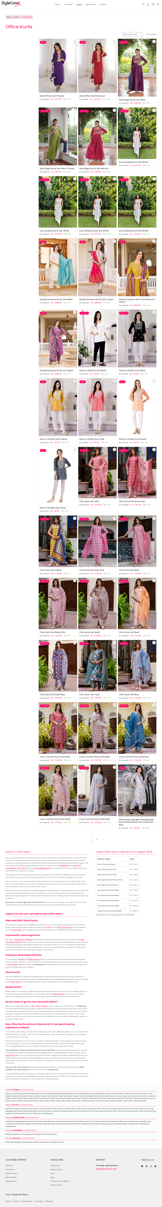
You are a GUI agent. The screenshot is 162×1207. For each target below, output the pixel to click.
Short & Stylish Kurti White (92, 370)
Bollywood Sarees (92, 1094)
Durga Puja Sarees (65, 1096)
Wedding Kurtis (47, 1113)
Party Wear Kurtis (111, 1111)
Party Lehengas (51, 1134)
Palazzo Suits (42, 1124)
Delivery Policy (11, 1173)
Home (8, 17)
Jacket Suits (10, 1124)
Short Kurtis (15, 1113)
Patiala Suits (65, 1124)
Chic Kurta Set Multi (129, 570)
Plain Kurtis (122, 1111)
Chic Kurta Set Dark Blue (52, 694)
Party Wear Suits (54, 1124)
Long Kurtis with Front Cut (71, 1111)
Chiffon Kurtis (57, 1109)
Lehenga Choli (39, 1134)
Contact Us (10, 1169)
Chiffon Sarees (130, 1094)
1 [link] (91, 839)
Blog (52, 1177)
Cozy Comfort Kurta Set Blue (134, 757)
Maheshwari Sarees (74, 1098)
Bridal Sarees (105, 1094)
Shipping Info (11, 1181)
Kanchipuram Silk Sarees (137, 1096)
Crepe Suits (114, 1121)
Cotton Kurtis (81, 1109)
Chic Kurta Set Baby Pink (52, 632)
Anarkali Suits (11, 1121)
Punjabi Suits (86, 1124)
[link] (158, 4)
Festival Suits (133, 1121)
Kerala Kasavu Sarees (37, 1098)
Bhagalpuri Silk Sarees (76, 1094)
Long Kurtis (56, 1111)
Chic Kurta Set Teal (89, 694)
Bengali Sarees (61, 1094)
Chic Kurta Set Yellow (51, 570)
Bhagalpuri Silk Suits (24, 1121)
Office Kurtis (99, 1111)
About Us (9, 1166)
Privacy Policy (56, 1185)
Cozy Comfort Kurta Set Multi (55, 757)
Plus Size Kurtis (132, 1111)
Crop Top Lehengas (26, 1134)
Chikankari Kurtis (69, 1109)
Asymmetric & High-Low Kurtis (17, 1109)
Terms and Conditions (60, 1181)
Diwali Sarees (52, 1096)
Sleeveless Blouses (57, 1142)
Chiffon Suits (60, 1121)
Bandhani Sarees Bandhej (45, 1094)
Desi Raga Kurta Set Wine (132, 99)
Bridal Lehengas (11, 1134)
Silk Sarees (76, 1101)
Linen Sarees (60, 1098)
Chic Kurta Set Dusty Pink (132, 501)
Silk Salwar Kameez (120, 1124)
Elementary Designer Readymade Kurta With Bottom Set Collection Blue (136, 822)
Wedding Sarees (140, 1101)
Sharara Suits (106, 1124)
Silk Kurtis (23, 1113)
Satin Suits (96, 1124)
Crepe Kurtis (92, 1109)
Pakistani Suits (30, 1124)
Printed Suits (75, 1124)
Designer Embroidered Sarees (22, 1096)
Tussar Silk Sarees (102, 1101)
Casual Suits (38, 1121)
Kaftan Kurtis (37, 1111)
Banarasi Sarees (12, 1094)
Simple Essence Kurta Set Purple (56, 370)
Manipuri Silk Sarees (89, 1098)
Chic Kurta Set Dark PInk (91, 570)
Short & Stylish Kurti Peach (132, 439)
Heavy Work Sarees (107, 1096)
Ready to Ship (56, 1169)
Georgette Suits (145, 1121)
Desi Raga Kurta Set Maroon (94, 168)
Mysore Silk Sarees (104, 1098)
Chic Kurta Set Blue (129, 694)
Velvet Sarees (128, 1101)
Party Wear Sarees (31, 1101)
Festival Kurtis (128, 1109)
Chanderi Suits (49, 1121)
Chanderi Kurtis (45, 1109)
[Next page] (103, 839)
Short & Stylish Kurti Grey (53, 507)
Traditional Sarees (88, 1101)
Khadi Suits (20, 1124)
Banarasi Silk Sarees (26, 1094)
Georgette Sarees (92, 1096)
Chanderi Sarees (117, 1094)
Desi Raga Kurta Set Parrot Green (57, 168)
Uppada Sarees (116, 1101)
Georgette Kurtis (11, 1111)
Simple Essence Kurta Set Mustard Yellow (137, 300)
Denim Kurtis (102, 1109)
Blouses (16, 1138)
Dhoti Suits (123, 1121)
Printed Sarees (55, 1101)
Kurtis (16, 17)
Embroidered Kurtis (115, 1109)
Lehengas (17, 1130)
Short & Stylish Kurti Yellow (53, 439)
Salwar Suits (19, 1117)
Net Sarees (129, 1098)
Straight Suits (133, 1124)
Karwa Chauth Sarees (20, 1098)
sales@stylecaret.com (106, 1168)
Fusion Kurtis (148, 1109)
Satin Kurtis (143, 1111)
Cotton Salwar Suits (85, 1121)
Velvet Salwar (144, 1124)
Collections (55, 1166)
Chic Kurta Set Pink (89, 501)
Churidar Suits (72, 1121)
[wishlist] (74, 41)
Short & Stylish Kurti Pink (91, 439)
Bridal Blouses (27, 1142)
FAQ (52, 1173)
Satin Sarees (66, 1101)
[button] (58, 4)
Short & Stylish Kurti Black (132, 370)
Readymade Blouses (41, 1142)
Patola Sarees (44, 1101)
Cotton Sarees (142, 1094)
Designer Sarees (40, 1096)
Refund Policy (11, 1177)
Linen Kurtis (47, 1111)
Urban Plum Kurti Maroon (92, 96)
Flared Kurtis (138, 1109)
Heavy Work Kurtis (24, 1111)
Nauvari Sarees (118, 1098)
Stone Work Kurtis (34, 1113)
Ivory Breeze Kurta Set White (133, 162)
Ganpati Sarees (79, 1096)
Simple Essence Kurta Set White (56, 299)
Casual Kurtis (34, 1109)
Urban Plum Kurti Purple (52, 96)
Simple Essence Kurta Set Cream (96, 299)
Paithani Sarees (17, 1101)
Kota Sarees (50, 1098)
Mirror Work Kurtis (87, 1111)
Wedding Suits (11, 1126)
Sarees (16, 1089)
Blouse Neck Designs (13, 1142)
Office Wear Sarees (141, 1098)
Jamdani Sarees (121, 1096)
